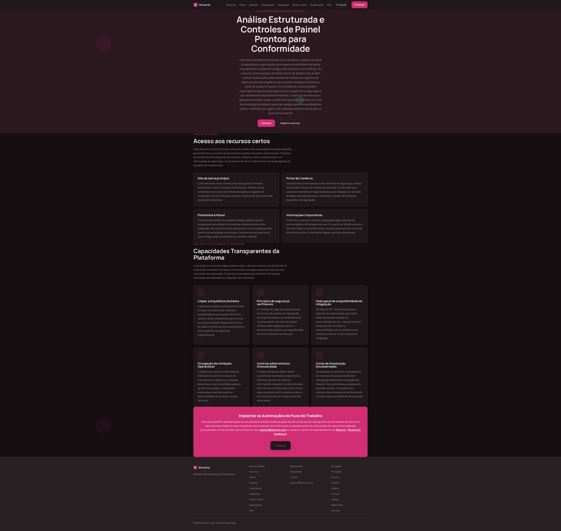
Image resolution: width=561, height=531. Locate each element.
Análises (253, 4)
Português (341, 4)
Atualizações (317, 4)
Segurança (283, 4)
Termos (294, 477)
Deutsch (335, 477)
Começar (359, 4)
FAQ (329, 4)
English (335, 488)
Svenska (335, 510)
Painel (242, 4)
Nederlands (337, 504)
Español (335, 482)
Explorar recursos (290, 123)
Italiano (335, 499)
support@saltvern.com (273, 430)
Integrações (267, 4)
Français (335, 493)
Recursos (231, 4)
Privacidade (296, 471)
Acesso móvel (299, 4)
